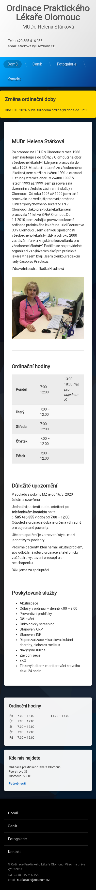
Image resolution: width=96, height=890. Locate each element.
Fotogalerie (67, 64)
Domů (12, 64)
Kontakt (13, 79)
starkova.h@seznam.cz (36, 46)
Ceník (37, 64)
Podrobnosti (17, 783)
